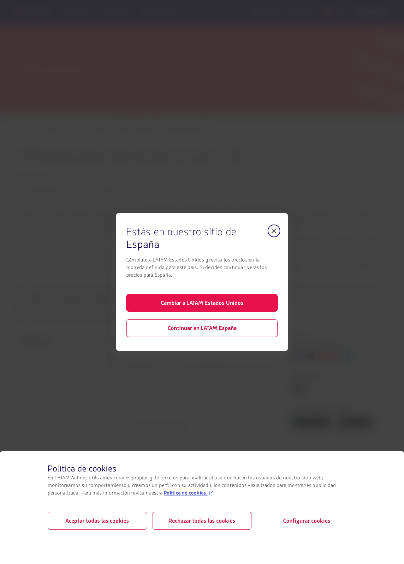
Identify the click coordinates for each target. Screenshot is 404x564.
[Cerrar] (274, 231)
